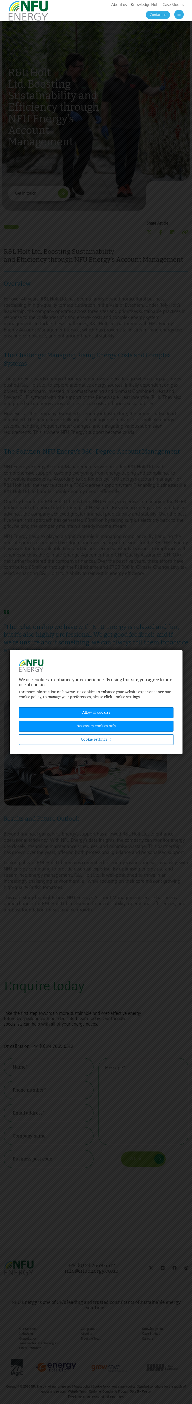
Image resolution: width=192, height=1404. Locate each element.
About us (119, 4)
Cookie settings (94, 739)
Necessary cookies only (96, 726)
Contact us (158, 15)
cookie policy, (30, 697)
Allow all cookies (96, 712)
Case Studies (173, 4)
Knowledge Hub (144, 4)
